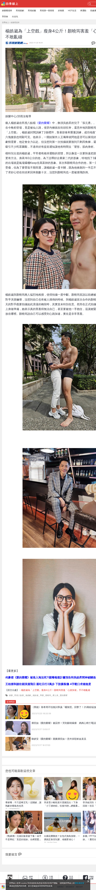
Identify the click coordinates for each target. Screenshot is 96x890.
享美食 (5, 16)
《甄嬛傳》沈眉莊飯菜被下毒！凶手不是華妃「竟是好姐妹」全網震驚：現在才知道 (23, 839)
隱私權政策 (79, 883)
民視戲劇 (20, 10)
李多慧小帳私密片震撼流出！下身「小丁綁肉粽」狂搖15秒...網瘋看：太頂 (62, 805)
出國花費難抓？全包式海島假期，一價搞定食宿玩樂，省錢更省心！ (62, 838)
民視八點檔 (19, 695)
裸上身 (55, 695)
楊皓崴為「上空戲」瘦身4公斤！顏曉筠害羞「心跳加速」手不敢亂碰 (55, 690)
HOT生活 (72, 10)
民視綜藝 (32, 10)
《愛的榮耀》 (44, 122)
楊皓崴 (35, 695)
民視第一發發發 (47, 10)
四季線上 (5, 22)
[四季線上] (9, 3)
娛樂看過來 (7, 10)
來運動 (83, 10)
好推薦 (61, 10)
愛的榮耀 (63, 695)
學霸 (42, 695)
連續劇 (28, 695)
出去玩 (15, 16)
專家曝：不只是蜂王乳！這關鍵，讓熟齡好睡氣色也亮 (23, 804)
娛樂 (11, 695)
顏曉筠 (48, 695)
